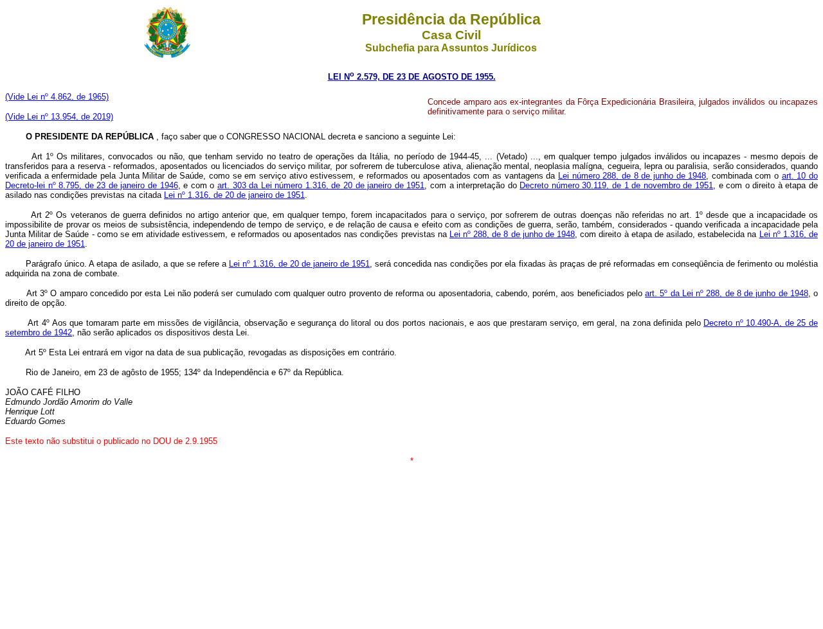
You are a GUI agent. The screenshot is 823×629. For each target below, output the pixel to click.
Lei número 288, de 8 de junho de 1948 (632, 176)
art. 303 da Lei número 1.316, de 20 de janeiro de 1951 (320, 185)
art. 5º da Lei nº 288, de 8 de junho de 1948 (726, 293)
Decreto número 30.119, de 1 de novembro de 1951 (616, 185)
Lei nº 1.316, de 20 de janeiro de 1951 (234, 195)
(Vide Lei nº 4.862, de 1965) (57, 97)
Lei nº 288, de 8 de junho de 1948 (512, 234)
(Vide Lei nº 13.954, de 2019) (59, 116)
